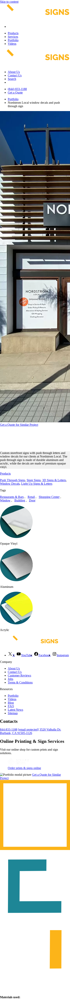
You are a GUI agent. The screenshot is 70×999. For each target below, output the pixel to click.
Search (12, 79)
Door (32, 500)
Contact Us (15, 75)
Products (13, 33)
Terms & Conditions (20, 682)
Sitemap (13, 713)
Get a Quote (15, 92)
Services (13, 36)
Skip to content (9, 1)
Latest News (15, 709)
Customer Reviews (19, 675)
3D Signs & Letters (54, 480)
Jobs (10, 679)
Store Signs (34, 480)
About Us (14, 72)
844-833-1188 (8, 729)
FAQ (11, 706)
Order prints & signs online (24, 768)
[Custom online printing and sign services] (18, 764)
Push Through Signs (12, 480)
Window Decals (10, 483)
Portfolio (13, 40)
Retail (31, 497)
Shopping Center (49, 497)
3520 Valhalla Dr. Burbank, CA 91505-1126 (30, 731)
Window (5, 500)
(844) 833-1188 (17, 89)
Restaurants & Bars (12, 497)
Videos (12, 43)
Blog (11, 702)
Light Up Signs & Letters (36, 483)
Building (19, 500)
